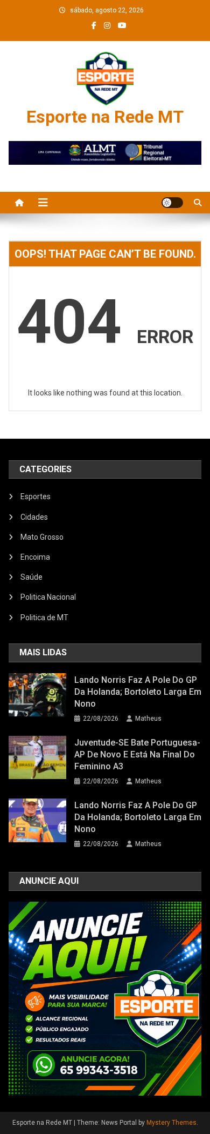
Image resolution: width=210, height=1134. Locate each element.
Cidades (34, 517)
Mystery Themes (171, 1122)
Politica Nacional (48, 597)
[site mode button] (172, 202)
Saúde (31, 577)
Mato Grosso (42, 537)
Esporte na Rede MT (105, 116)
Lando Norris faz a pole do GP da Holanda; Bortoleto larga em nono (137, 692)
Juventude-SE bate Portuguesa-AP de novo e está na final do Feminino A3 (137, 754)
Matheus (148, 718)
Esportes (35, 496)
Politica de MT (44, 617)
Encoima (35, 557)
